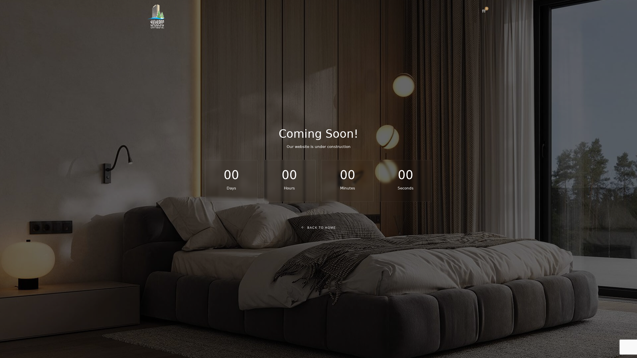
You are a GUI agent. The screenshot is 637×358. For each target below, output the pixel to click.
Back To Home (320, 227)
